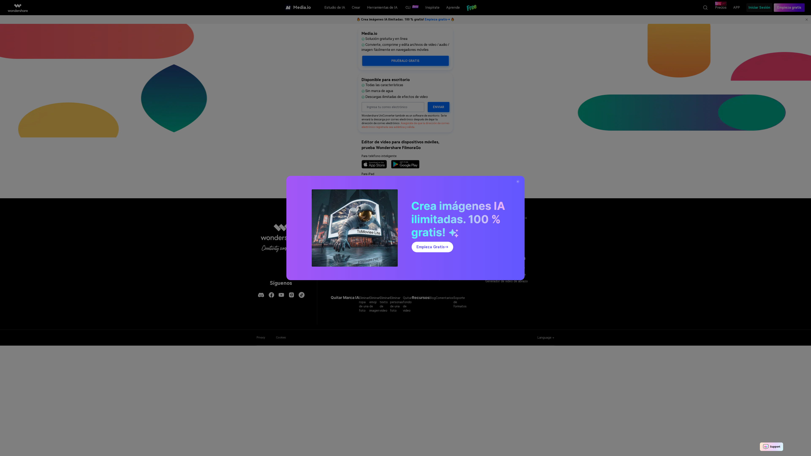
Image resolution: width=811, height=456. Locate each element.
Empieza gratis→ (432, 247)
